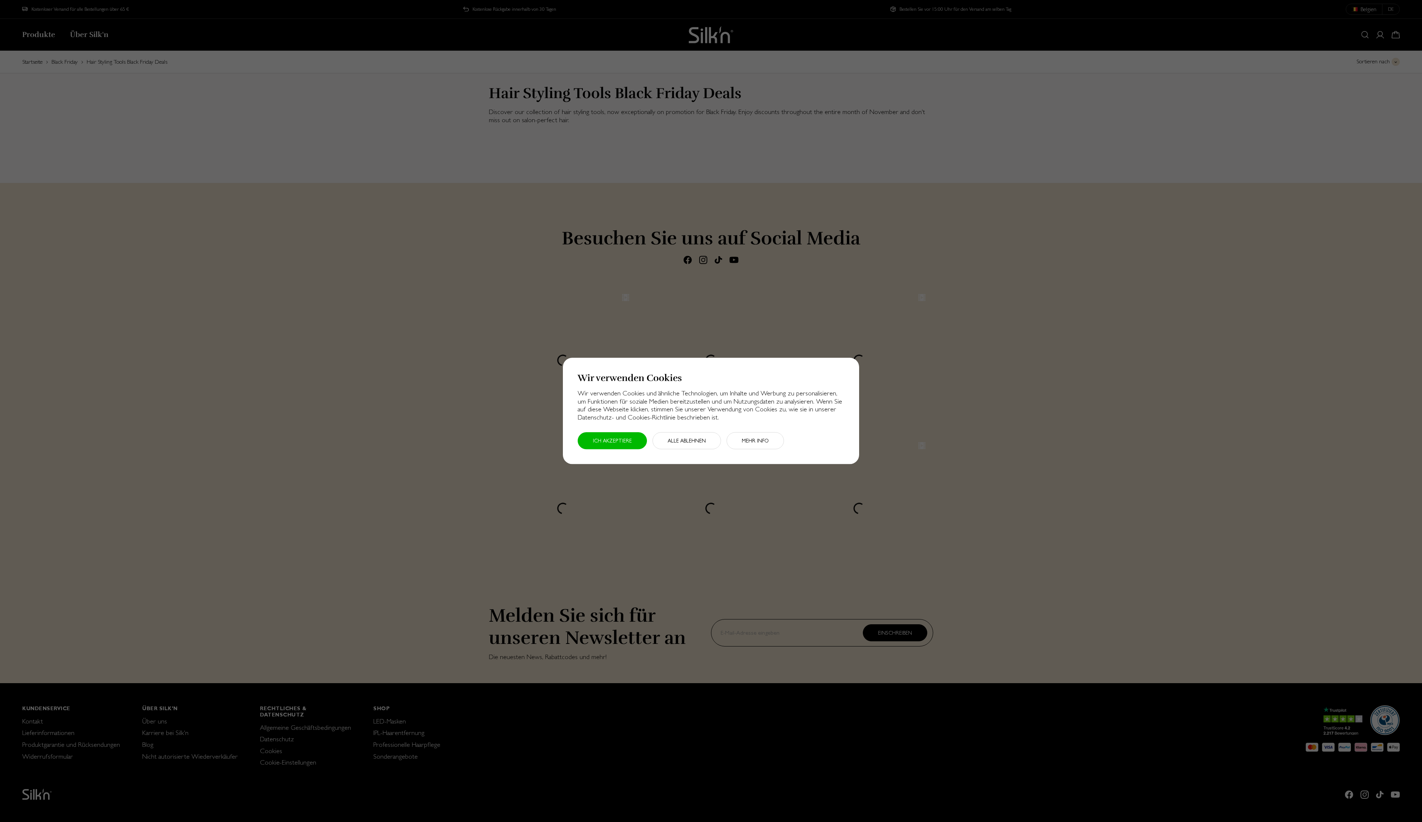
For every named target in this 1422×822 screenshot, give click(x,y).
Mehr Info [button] (755, 441)
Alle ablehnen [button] (687, 441)
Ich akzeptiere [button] (612, 441)
